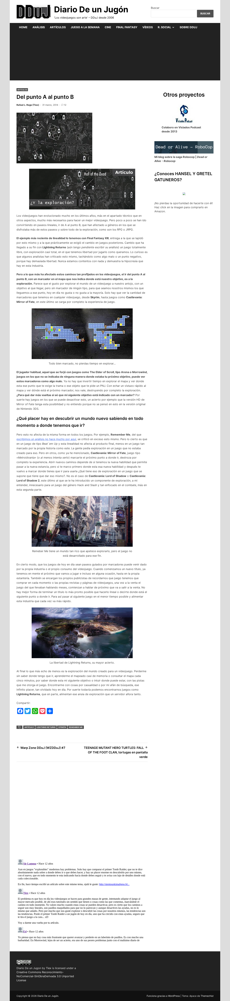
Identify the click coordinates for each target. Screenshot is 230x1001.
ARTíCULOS (22, 90)
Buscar (155, 7)
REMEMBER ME (76, 727)
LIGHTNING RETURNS (46, 727)
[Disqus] (82, 812)
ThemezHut (207, 995)
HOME (23, 27)
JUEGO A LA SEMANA (85, 27)
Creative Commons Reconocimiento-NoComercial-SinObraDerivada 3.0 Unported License (45, 976)
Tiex (48, 968)
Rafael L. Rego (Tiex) (28, 105)
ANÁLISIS (38, 27)
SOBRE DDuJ (188, 27)
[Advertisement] (115, 56)
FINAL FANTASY (126, 27)
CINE (108, 27)
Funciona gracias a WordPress (163, 995)
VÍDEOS (147, 27)
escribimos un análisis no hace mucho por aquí (46, 439)
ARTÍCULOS (58, 27)
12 (65, 105)
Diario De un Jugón (91, 9)
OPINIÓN (62, 727)
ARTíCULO (29, 727)
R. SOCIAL (167, 28)
